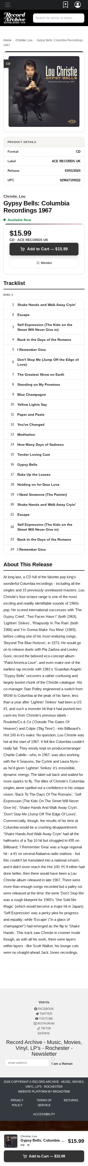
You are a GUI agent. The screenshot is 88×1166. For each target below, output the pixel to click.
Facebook (45, 1009)
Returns (71, 1100)
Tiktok (45, 1028)
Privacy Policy (17, 1103)
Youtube (45, 1018)
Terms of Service (44, 1103)
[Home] (15, 18)
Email (45, 1033)
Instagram (46, 1023)
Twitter (45, 1013)
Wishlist (46, 263)
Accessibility (44, 1114)
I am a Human (62, 1063)
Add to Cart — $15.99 (47, 249)
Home (7, 40)
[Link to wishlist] (65, 6)
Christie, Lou (24, 40)
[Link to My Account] (78, 6)
